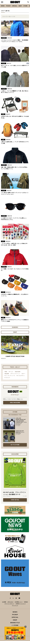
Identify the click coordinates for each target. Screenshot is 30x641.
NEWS (15, 612)
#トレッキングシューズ (10, 375)
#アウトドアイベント (15, 373)
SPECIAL (14, 5)
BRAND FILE (15, 622)
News (2, 5)
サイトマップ (15, 605)
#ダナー (23, 373)
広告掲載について (19, 601)
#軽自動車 (7, 373)
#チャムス (11, 371)
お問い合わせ (10, 601)
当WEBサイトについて (21, 603)
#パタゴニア (7, 377)
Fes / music (5, 4)
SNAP (20, 5)
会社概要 (4, 601)
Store (25, 5)
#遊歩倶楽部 (17, 371)
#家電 (6, 371)
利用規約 (26, 601)
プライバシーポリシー (9, 603)
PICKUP (8, 5)
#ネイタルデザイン (21, 375)
